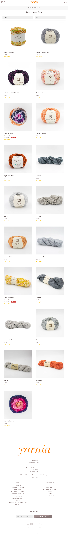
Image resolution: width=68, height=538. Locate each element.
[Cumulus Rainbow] (18, 405)
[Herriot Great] (18, 323)
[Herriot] (18, 364)
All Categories (50, 495)
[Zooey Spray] (50, 76)
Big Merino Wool (9, 176)
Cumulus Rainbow (9, 421)
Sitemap (18, 504)
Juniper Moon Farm (35, 7)
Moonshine (39, 380)
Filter (5, 17)
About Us (18, 485)
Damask (38, 176)
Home (28, 7)
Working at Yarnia (18, 491)
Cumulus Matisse (9, 52)
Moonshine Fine (40, 257)
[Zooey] (50, 323)
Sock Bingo (18, 489)
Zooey (38, 340)
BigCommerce (37, 533)
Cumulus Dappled (9, 297)
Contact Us (18, 496)
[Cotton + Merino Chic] (50, 36)
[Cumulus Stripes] (18, 117)
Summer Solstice (9, 257)
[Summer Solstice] (18, 241)
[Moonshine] (50, 364)
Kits (50, 493)
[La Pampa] (50, 200)
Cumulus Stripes (8, 133)
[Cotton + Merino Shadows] (18, 76)
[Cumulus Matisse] (18, 36)
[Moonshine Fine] (50, 241)
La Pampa (39, 216)
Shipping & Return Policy (18, 502)
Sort (37, 17)
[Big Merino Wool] (18, 159)
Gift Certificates (18, 493)
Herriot (6, 380)
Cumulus (38, 297)
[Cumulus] (50, 281)
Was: (5, 135)
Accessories (50, 487)
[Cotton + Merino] (50, 117)
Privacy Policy (17, 498)
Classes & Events (18, 487)
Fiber (50, 491)
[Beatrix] (18, 200)
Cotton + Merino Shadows (11, 93)
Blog (18, 500)
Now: (5, 137)
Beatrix (6, 216)
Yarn (50, 485)
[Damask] (50, 159)
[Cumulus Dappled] (18, 281)
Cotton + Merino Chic (42, 52)
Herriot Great (8, 340)
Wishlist (40, 527)
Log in (27, 527)
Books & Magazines (50, 489)
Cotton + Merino (41, 133)
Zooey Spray (39, 93)
